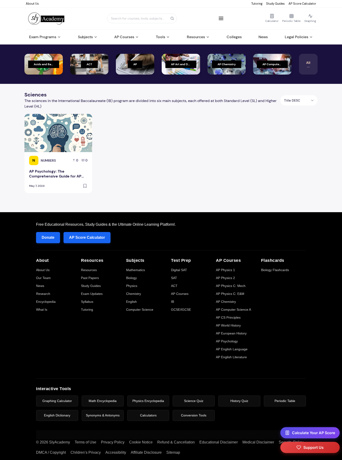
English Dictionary (57, 415)
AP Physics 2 (225, 278)
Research (43, 294)
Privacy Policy (112, 442)
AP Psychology (227, 341)
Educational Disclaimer (218, 442)
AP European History (231, 333)
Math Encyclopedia (103, 401)
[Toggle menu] (221, 18)
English (131, 301)
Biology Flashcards (275, 270)
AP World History (228, 325)
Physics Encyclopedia (148, 401)
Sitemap (173, 452)
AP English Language (232, 349)
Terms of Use (85, 442)
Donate (48, 237)
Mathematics (135, 270)
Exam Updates (92, 294)
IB (172, 301)
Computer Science (139, 309)
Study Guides (275, 4)
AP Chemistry (226, 301)
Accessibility (115, 452)
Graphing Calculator (57, 401)
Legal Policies (296, 36)
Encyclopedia (46, 301)
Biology (131, 278)
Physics (131, 286)
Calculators (148, 415)
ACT (174, 286)
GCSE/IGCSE (181, 309)
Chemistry (133, 294)
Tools (160, 36)
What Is (41, 309)
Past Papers (90, 278)
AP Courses (124, 36)
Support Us (313, 447)
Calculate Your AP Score (313, 432)
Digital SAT (179, 270)
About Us (32, 4)
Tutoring (256, 4)
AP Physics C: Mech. (231, 286)
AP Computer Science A (233, 309)
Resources (196, 36)
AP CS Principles (228, 317)
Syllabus (87, 301)
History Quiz (239, 401)
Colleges (234, 36)
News (263, 36)
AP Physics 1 (225, 270)
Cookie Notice (141, 442)
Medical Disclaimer (258, 442)
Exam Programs (42, 36)
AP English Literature (231, 357)
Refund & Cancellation (176, 442)
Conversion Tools (193, 415)
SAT (174, 278)
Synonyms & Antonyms (103, 415)
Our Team (43, 278)
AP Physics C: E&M (230, 294)
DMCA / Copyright (51, 452)
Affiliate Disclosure (146, 452)
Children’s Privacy (85, 452)
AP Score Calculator (302, 4)
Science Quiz (193, 401)
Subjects (85, 36)
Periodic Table (285, 401)
